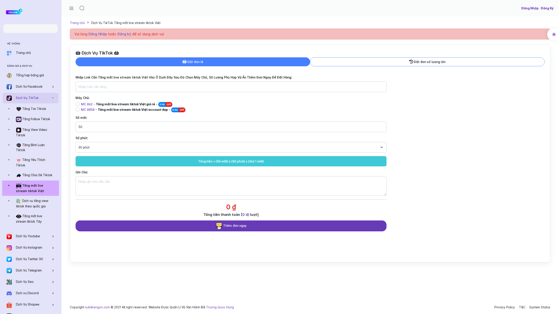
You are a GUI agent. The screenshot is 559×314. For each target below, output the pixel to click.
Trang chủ (77, 23)
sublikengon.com (97, 307)
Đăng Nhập (97, 34)
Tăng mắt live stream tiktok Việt (30, 188)
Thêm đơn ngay (234, 225)
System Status (539, 307)
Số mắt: (81, 117)
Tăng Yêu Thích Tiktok (30, 162)
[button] (82, 8)
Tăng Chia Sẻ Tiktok (36, 175)
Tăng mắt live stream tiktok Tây (29, 219)
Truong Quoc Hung (220, 307)
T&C (522, 307)
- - (126, 104)
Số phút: (82, 138)
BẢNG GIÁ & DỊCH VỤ (19, 65)
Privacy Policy (504, 307)
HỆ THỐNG (13, 43)
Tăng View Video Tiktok (31, 132)
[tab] (193, 61)
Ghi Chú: (82, 172)
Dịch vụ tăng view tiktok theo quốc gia (32, 203)
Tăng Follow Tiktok (35, 119)
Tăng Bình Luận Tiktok (30, 147)
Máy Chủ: (83, 98)
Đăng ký (124, 34)
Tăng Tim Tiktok (33, 109)
